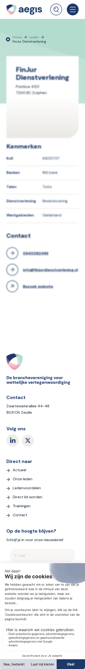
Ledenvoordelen (27, 487)
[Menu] (70, 9)
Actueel (19, 469)
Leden (34, 37)
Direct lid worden (27, 496)
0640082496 (35, 253)
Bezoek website (38, 286)
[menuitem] (56, 7)
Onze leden (22, 478)
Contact (20, 514)
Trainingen (21, 505)
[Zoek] (56, 9)
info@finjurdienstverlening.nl (50, 269)
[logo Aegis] (26, 9)
